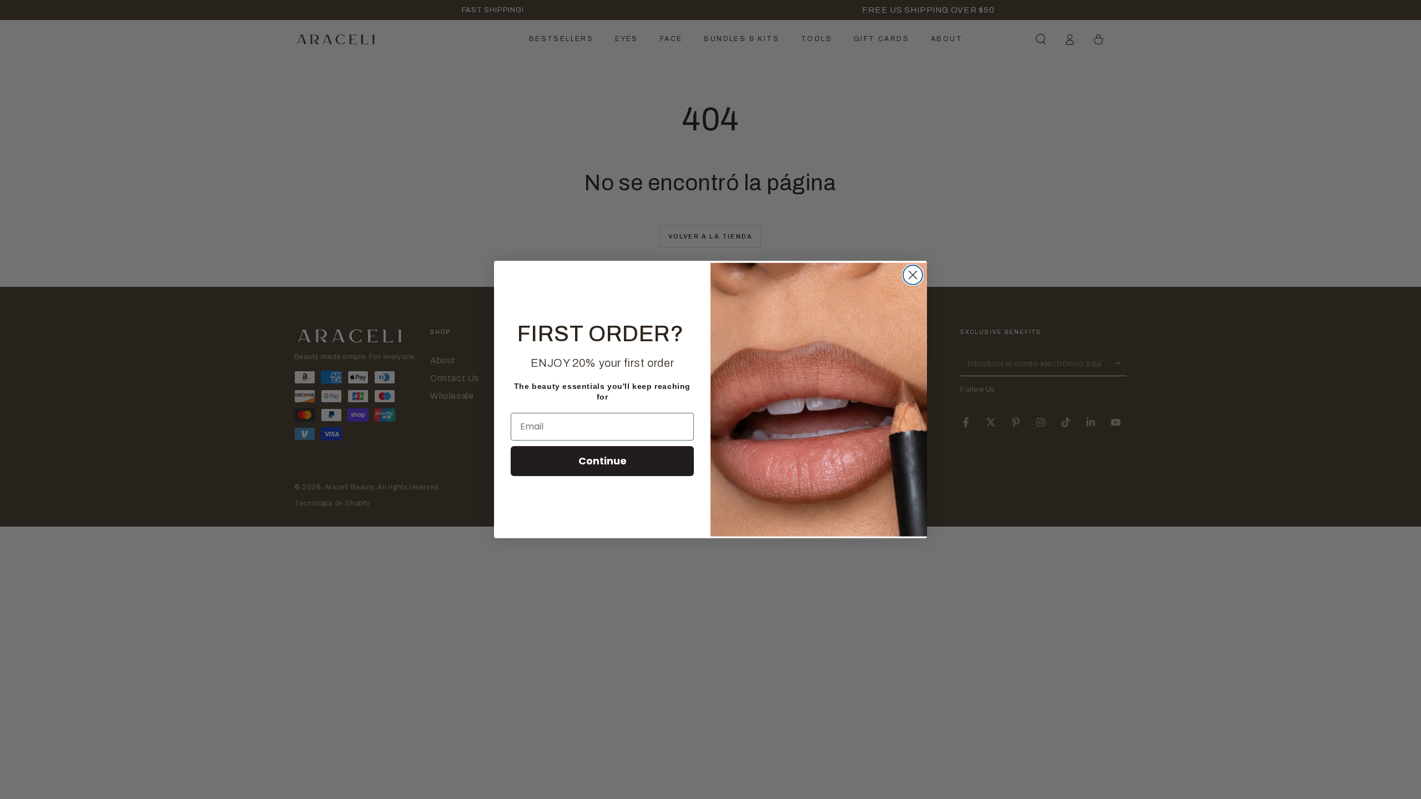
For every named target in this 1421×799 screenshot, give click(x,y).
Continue (602, 461)
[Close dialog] (913, 275)
